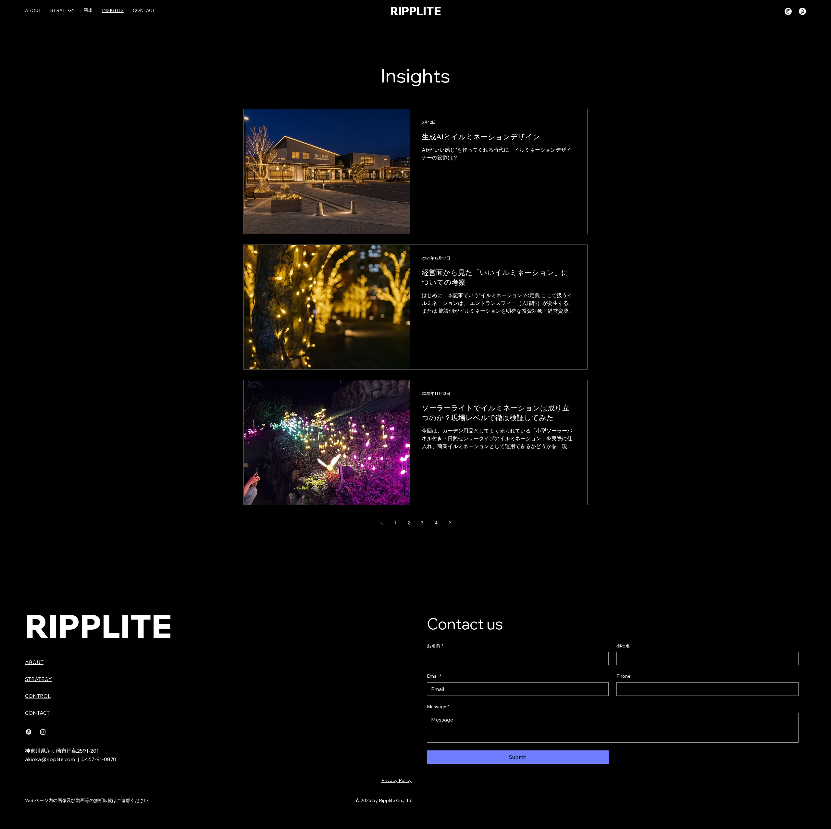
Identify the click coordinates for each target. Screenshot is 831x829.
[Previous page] (381, 523)
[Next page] (449, 523)
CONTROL (38, 696)
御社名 (623, 646)
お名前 (435, 646)
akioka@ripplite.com (50, 759)
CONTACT (37, 713)
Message (438, 707)
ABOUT (34, 662)
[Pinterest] (802, 11)
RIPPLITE (415, 11)
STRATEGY (38, 679)
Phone (623, 676)
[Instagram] (788, 11)
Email (434, 676)
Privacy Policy (396, 780)
